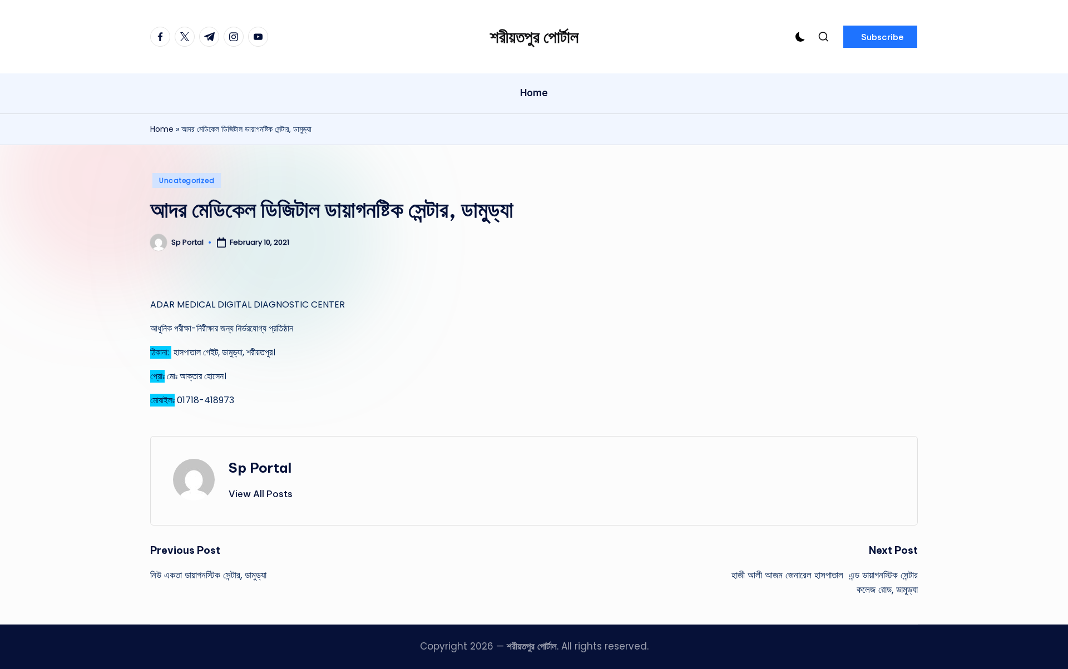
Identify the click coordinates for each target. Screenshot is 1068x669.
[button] (880, 36)
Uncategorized (186, 180)
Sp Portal (260, 467)
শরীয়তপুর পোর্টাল (534, 36)
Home (162, 129)
